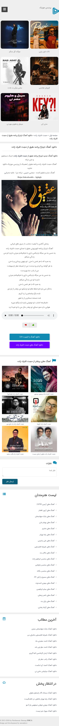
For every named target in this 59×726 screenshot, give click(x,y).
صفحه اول (53, 135)
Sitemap (24, 720)
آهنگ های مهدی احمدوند (44, 583)
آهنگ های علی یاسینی (46, 540)
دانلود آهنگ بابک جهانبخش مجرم (44, 628)
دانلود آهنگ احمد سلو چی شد (46, 647)
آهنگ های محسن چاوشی (44, 564)
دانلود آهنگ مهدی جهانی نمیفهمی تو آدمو (41, 705)
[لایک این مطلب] (33, 325)
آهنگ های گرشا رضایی (46, 607)
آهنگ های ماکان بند (47, 552)
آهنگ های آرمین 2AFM (45, 504)
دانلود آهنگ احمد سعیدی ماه (46, 641)
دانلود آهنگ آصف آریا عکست (46, 665)
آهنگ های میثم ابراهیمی (45, 589)
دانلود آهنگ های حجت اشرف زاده (29, 345)
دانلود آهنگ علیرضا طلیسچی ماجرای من (42, 635)
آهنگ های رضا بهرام (47, 534)
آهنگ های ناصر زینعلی (46, 595)
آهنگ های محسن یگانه (45, 571)
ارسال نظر (10, 481)
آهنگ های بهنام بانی (46, 522)
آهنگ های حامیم (48, 528)
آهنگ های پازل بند (47, 601)
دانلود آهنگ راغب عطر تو (47, 659)
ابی (5, 172)
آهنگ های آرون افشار (46, 510)
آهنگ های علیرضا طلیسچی (44, 546)
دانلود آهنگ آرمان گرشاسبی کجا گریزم (43, 653)
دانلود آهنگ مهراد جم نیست (46, 711)
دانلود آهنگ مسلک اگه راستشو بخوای (43, 692)
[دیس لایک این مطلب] (26, 325)
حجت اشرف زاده (40, 135)
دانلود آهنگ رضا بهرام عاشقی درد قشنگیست (40, 698)
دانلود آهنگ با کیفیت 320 (29, 337)
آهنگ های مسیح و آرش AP (44, 577)
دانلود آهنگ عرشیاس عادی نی (46, 671)
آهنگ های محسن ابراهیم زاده (43, 558)
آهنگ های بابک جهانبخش (44, 516)
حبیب (27, 172)
